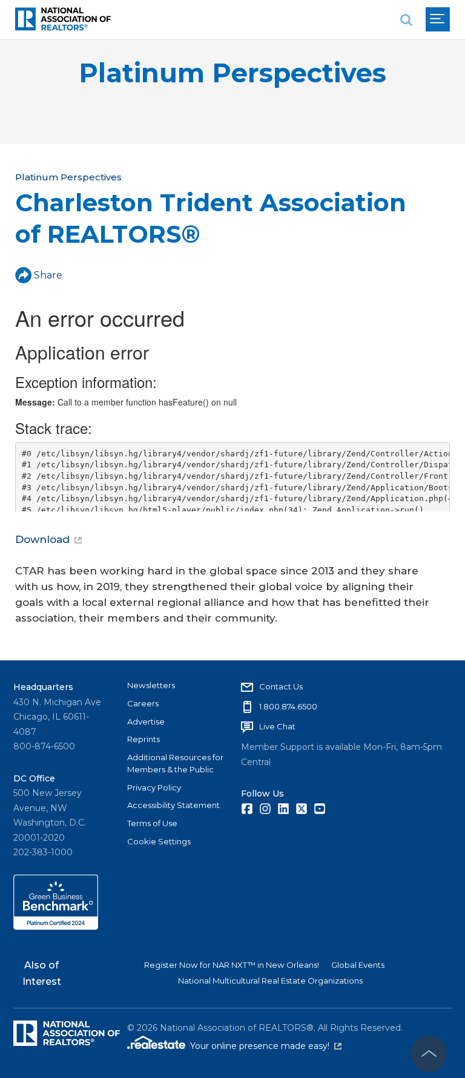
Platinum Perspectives (232, 73)
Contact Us (281, 686)
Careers (143, 703)
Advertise (146, 721)
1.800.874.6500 (288, 706)
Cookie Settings (159, 841)
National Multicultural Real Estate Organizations (270, 980)
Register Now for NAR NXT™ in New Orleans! (231, 965)
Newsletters (151, 685)
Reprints (143, 739)
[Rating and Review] (55, 926)
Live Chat (277, 726)
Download (42, 539)
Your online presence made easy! (265, 1045)
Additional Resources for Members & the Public (175, 763)
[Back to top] (429, 1054)
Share (48, 275)
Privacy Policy (154, 787)
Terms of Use (152, 823)
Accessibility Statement (173, 805)
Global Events (357, 965)
